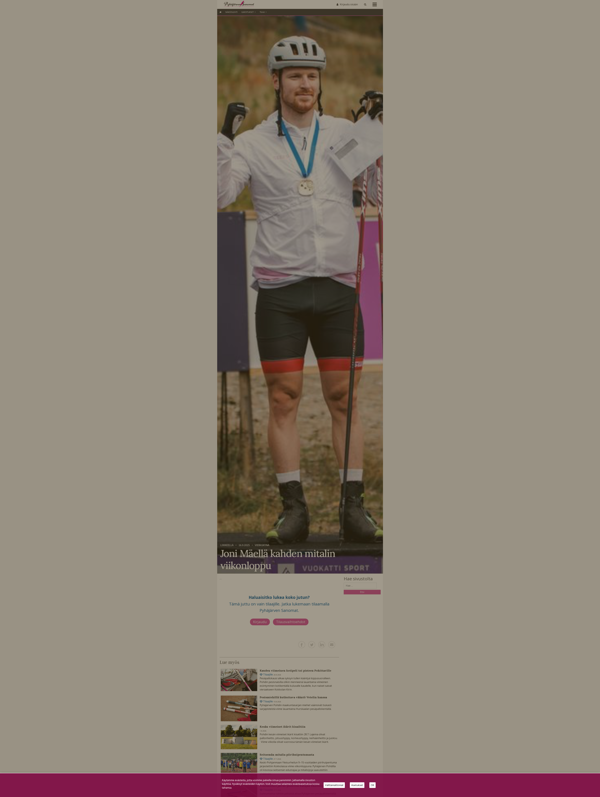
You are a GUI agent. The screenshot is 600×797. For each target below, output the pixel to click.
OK (372, 785)
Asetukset (357, 785)
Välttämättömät (334, 785)
